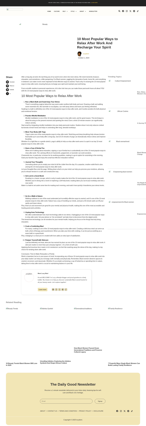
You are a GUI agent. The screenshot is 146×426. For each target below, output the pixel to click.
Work (23, 256)
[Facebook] (123, 11)
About (82, 11)
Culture (57, 11)
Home (49, 11)
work (85, 79)
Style (72, 11)
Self (64, 11)
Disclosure (98, 411)
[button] (119, 11)
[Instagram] (126, 11)
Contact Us (52, 411)
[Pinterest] (134, 11)
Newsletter (93, 11)
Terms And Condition (68, 411)
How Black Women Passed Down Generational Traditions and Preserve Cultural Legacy (88, 350)
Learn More (94, 2)
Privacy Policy (85, 411)
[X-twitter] (130, 11)
